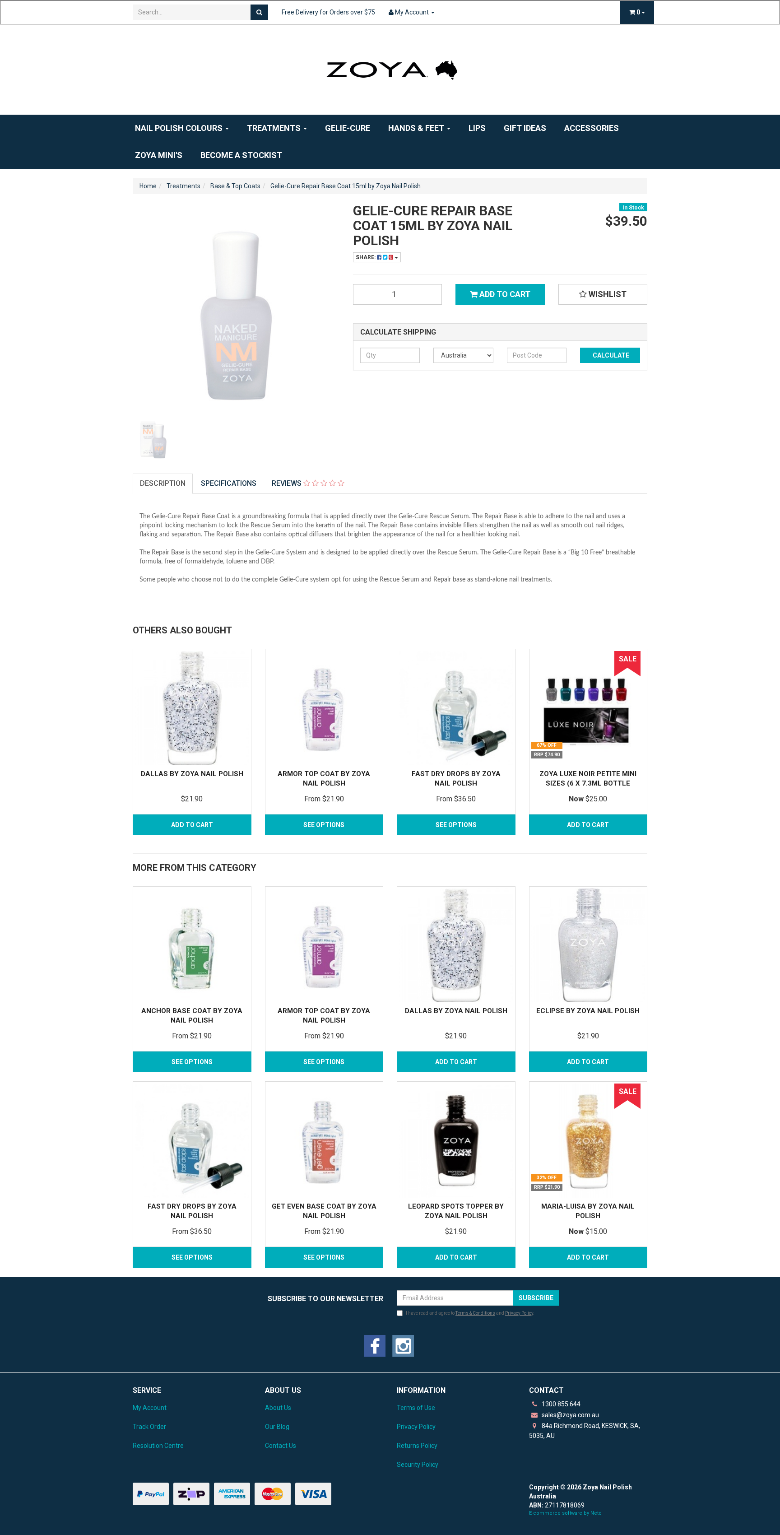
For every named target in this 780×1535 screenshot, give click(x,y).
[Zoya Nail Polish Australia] (390, 69)
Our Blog (277, 1426)
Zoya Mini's (158, 155)
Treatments (274, 128)
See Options (323, 824)
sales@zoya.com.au (569, 1415)
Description (163, 483)
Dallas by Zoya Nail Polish (192, 774)
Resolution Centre (158, 1445)
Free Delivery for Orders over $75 (328, 12)
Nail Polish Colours (179, 128)
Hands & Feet (417, 128)
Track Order (149, 1426)
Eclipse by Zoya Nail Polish (588, 1011)
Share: (366, 257)
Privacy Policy (519, 1313)
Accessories (591, 128)
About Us (278, 1407)
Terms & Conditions (475, 1313)
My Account (150, 1407)
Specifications (228, 483)
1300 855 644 (560, 1404)
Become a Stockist (241, 155)
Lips (477, 128)
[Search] (259, 12)
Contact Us (280, 1445)
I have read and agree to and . (470, 1313)
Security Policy (417, 1464)
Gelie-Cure (347, 128)
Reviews (287, 483)
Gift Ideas (525, 128)
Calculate (610, 355)
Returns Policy (417, 1445)
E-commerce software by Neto (565, 1513)
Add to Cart (504, 294)
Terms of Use (416, 1407)
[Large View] (153, 439)
